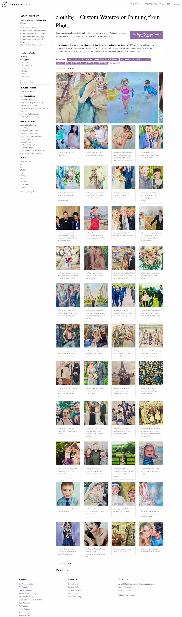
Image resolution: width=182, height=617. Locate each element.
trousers (71, 193)
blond (152, 551)
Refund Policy (73, 593)
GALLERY (134, 4)
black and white (25, 161)
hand (157, 273)
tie (149, 155)
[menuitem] (135, 4)
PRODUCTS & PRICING (152, 4)
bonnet (24, 74)
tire (123, 391)
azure (143, 471)
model (71, 554)
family (22, 175)
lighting (155, 235)
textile (96, 433)
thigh (155, 549)
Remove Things (25, 142)
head (72, 428)
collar (60, 238)
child (22, 167)
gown (125, 155)
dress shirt (144, 157)
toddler (156, 353)
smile (69, 152)
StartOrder (147, 35)
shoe (102, 193)
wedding (23, 187)
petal (71, 275)
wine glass (150, 393)
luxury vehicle (71, 551)
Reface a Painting (26, 139)
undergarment (90, 554)
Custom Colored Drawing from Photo (33, 30)
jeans (93, 152)
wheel (115, 391)
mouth (103, 554)
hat (101, 152)
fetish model (94, 551)
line (152, 353)
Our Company (73, 584)
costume (25, 62)
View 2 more (25, 77)
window (74, 310)
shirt (146, 313)
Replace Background (27, 145)
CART (177, 4)
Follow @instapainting (126, 595)
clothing (60, 152)
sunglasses (93, 238)
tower (125, 393)
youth (152, 549)
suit (68, 391)
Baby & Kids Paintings (28, 593)
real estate (23, 181)
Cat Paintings (24, 606)
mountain (116, 275)
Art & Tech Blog (74, 596)
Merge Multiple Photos (28, 133)
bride (131, 152)
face (148, 152)
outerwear (144, 155)
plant (69, 195)
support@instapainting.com (144, 584)
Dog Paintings (24, 602)
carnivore (101, 353)
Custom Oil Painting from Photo (32, 36)
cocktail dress (27, 65)
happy (87, 155)
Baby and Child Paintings (29, 114)
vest (63, 433)
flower (66, 193)
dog (21, 173)
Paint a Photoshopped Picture (30, 136)
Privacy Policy (73, 587)
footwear (94, 193)
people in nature (63, 200)
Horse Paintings (25, 609)
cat (21, 164)
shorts (66, 351)
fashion (124, 433)
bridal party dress (154, 511)
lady (146, 511)
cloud (130, 275)
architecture (149, 238)
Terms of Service (74, 590)
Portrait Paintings (26, 99)
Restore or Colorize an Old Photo (32, 150)
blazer (60, 240)
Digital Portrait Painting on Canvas (32, 45)
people (143, 200)
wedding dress (124, 152)
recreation (100, 155)
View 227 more (114, 62)
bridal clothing (118, 155)
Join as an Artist (25, 615)
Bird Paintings (24, 612)
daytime (95, 195)
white (87, 198)
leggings (25, 71)
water (96, 233)
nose (69, 509)
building (70, 313)
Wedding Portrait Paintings (30, 117)
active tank (61, 431)
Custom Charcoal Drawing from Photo (34, 28)
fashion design (72, 238)
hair (99, 193)
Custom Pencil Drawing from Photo (33, 33)
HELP (168, 4)
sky (128, 195)
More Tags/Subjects (27, 192)
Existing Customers (125, 587)
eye (59, 511)
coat (123, 235)
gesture (129, 157)
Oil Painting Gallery (26, 584)
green (143, 433)
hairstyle (116, 511)
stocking (25, 68)
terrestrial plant (66, 356)
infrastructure (94, 198)
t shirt (121, 549)
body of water (145, 353)
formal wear (129, 160)
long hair (66, 554)
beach (87, 238)
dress (152, 155)
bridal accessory (119, 160)
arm (73, 152)
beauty (64, 551)
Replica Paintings (26, 147)
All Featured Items (27, 91)
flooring (64, 238)
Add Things (24, 128)
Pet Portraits (23, 587)
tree (157, 198)
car (126, 391)
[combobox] (35, 82)
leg (63, 198)
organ (68, 511)
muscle (60, 155)
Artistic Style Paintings (28, 125)
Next (70, 68)
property (60, 313)
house (22, 178)
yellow (93, 278)
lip (98, 549)
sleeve (72, 235)
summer (157, 551)
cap (95, 155)
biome (73, 356)
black (64, 155)
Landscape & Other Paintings (30, 599)
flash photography (146, 195)
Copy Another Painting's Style (31, 153)
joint (65, 152)
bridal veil (97, 511)
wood (91, 155)
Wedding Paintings (26, 596)
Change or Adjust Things (29, 130)
